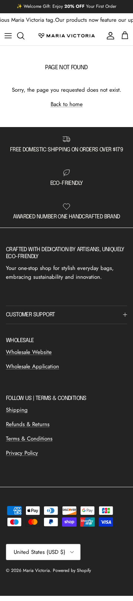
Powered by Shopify (72, 570)
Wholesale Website (29, 352)
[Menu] (8, 36)
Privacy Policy (22, 453)
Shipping (17, 410)
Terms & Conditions (29, 439)
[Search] (24, 36)
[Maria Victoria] (66, 36)
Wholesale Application (32, 366)
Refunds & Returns (28, 424)
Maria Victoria (36, 570)
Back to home (67, 104)
